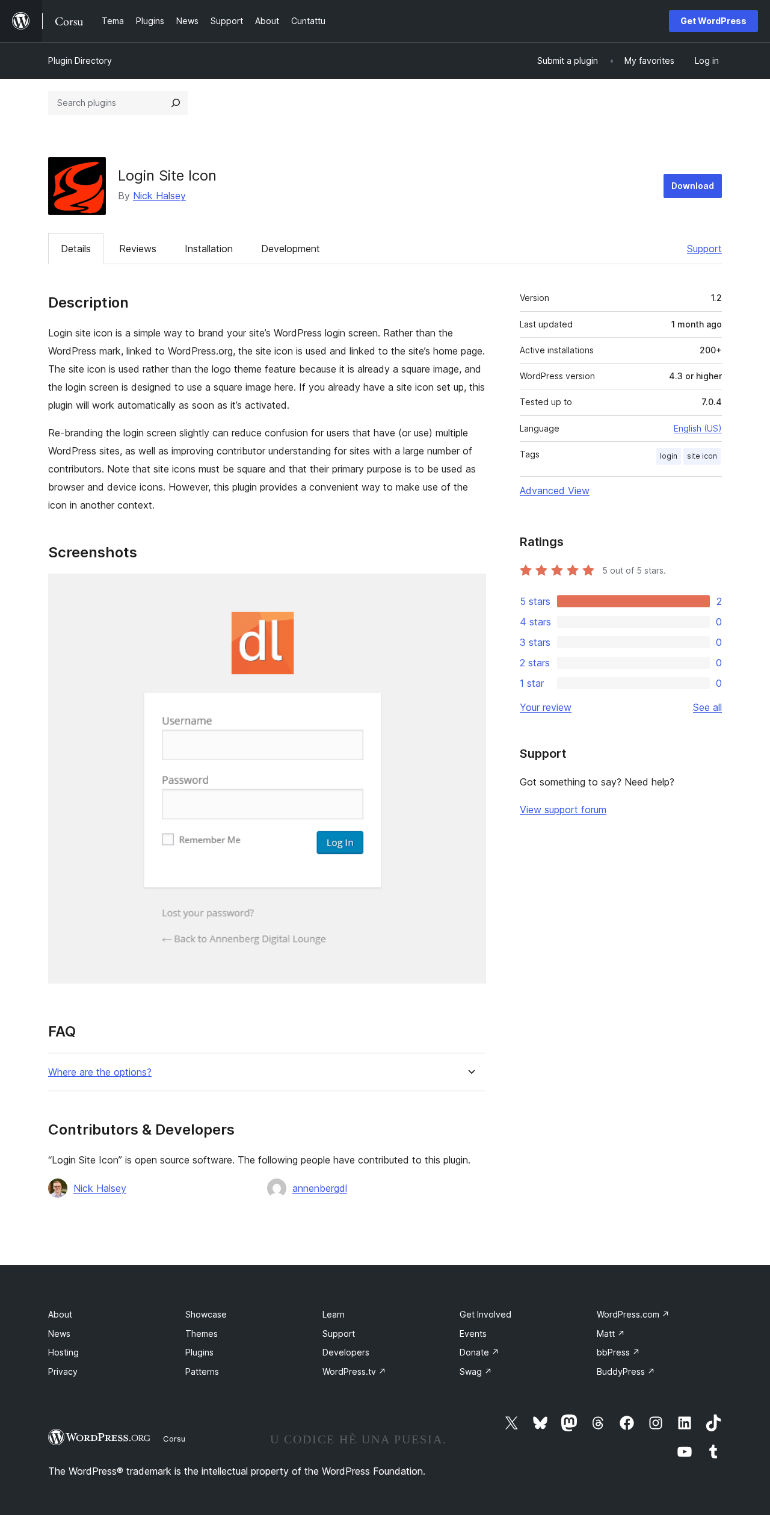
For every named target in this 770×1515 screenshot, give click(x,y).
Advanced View (555, 491)
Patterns (202, 1371)
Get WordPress (713, 21)
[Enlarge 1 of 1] (470, 590)
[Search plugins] (176, 103)
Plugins (199, 1352)
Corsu (174, 1438)
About (60, 1314)
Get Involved (485, 1314)
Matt (611, 1333)
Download (692, 186)
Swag (476, 1371)
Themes (201, 1333)
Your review (545, 707)
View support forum (563, 810)
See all (707, 707)
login (668, 455)
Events (473, 1333)
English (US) (698, 428)
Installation (209, 249)
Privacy (63, 1371)
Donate (479, 1352)
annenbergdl (319, 1188)
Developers (345, 1352)
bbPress (618, 1352)
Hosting (63, 1352)
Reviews (137, 249)
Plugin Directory (80, 60)
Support (704, 249)
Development (290, 249)
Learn (333, 1314)
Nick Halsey (159, 196)
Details (76, 249)
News (59, 1333)
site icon (702, 455)
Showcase (206, 1314)
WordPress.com (633, 1314)
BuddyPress (626, 1371)
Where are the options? (100, 1072)
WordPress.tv (354, 1371)
